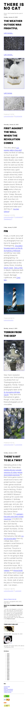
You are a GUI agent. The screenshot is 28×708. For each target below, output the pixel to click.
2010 (8, 668)
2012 (8, 666)
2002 (8, 679)
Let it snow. (8, 93)
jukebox (7, 570)
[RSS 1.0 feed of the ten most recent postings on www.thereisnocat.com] (5, 702)
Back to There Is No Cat (10, 599)
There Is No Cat (14, 6)
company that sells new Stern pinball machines (13, 516)
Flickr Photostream (8, 689)
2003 (8, 678)
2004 (8, 676)
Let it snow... (8, 33)
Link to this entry (8, 116)
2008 (8, 671)
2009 (8, 669)
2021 (8, 661)
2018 (8, 662)
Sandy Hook (8, 268)
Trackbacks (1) (8, 219)
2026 (8, 653)
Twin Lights (18, 268)
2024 (8, 656)
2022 (8, 659)
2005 (8, 675)
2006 (8, 673)
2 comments (18, 217)
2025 (8, 655)
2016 (8, 663)
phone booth (18, 570)
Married (6, 688)
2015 (8, 665)
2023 (8, 658)
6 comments (18, 116)
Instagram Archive (8, 690)
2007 (8, 672)
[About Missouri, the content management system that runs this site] (6, 697)
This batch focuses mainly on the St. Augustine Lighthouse (13, 248)
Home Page (7, 686)
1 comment (18, 591)
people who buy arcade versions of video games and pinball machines (13, 472)
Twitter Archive (7, 692)
